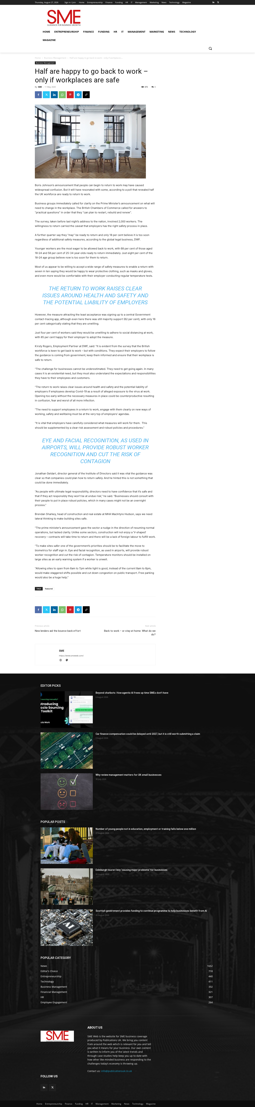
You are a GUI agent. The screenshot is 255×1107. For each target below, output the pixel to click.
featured (49, 588)
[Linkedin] (213, 3)
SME (40, 87)
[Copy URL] (86, 94)
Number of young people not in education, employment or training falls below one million (146, 829)
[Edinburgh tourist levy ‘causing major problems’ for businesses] (67, 886)
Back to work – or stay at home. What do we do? (130, 632)
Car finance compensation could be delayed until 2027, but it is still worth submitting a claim (148, 734)
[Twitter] (218, 3)
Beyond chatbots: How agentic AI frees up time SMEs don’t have (132, 692)
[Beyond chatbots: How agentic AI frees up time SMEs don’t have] (67, 709)
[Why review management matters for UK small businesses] (67, 791)
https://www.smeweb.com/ (71, 655)
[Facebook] (38, 94)
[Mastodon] (68, 660)
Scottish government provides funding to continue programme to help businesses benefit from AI (151, 910)
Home (38, 57)
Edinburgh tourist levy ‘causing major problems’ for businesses (131, 869)
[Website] (62, 660)
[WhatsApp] (62, 94)
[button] (210, 48)
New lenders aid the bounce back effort (58, 630)
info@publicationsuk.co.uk (116, 1071)
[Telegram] (78, 94)
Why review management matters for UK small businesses (129, 774)
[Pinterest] (70, 94)
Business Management (55, 57)
